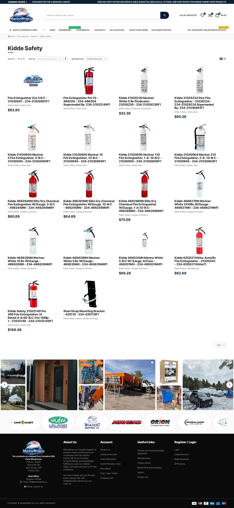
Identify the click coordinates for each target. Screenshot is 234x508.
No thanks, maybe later (117, 269)
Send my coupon (117, 261)
